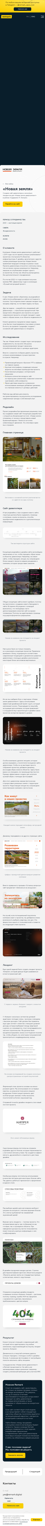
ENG (33, 17)
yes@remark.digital (12, 1494)
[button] (42, 17)
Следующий (34, 1472)
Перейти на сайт (12, 204)
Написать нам (22, 9)
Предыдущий (11, 1472)
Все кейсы (9, 184)
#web (5, 239)
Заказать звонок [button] (15, 1455)
